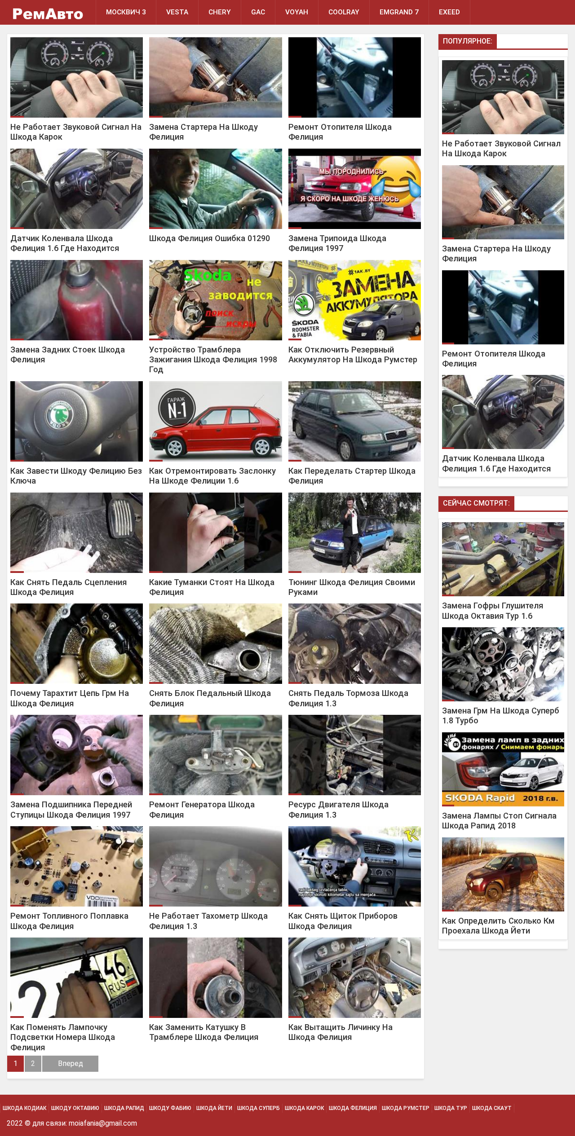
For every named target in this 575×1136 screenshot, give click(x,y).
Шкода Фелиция (353, 1108)
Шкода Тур (450, 1108)
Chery (219, 12)
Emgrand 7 (399, 12)
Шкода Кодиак (24, 1108)
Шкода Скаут (492, 1108)
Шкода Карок (304, 1108)
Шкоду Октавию (75, 1108)
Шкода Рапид (124, 1108)
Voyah (296, 12)
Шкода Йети (214, 1108)
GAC (258, 12)
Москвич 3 (126, 12)
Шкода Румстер (405, 1108)
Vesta (177, 12)
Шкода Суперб (258, 1108)
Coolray (343, 12)
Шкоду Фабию (170, 1108)
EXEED (449, 12)
